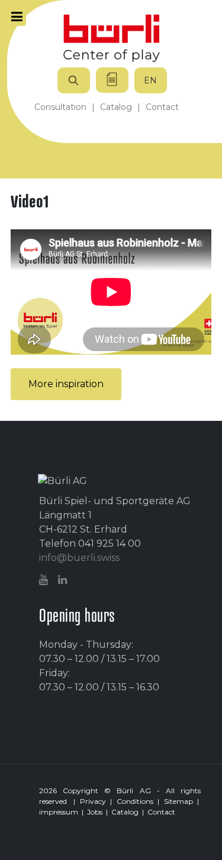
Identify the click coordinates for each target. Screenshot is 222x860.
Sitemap (178, 801)
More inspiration (66, 384)
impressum (58, 811)
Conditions (135, 801)
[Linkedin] (64, 580)
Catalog (125, 811)
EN (150, 80)
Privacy (93, 801)
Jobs (94, 811)
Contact (161, 811)
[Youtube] (45, 580)
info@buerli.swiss (79, 557)
